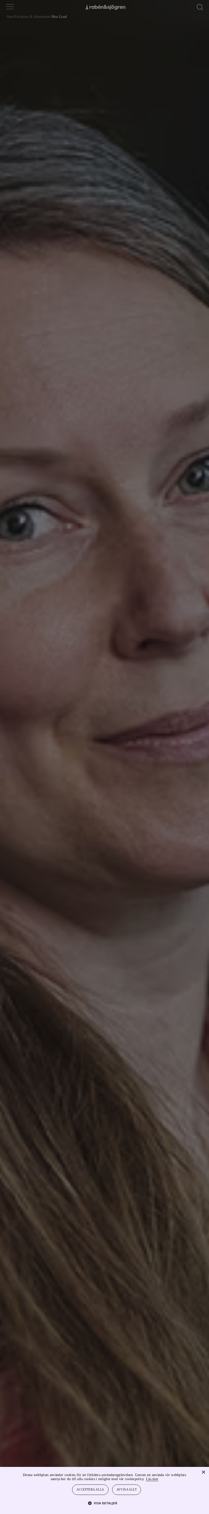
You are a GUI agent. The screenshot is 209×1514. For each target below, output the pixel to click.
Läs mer (166, 1479)
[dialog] (104, 757)
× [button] (203, 1472)
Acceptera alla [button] (90, 1490)
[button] (104, 1503)
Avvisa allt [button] (127, 1490)
